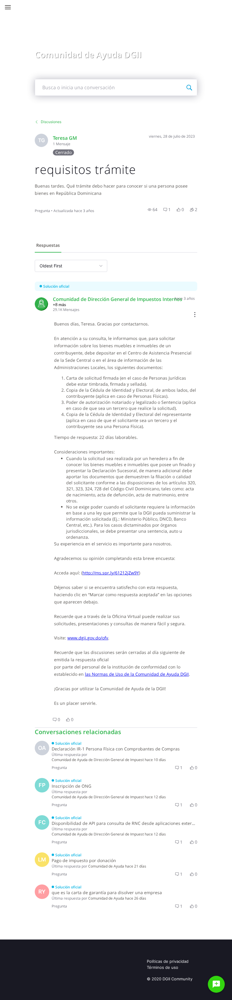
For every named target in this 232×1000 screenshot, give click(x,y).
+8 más (59, 304)
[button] (152, 210)
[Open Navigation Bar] (9, 7)
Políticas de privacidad (167, 961)
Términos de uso (162, 967)
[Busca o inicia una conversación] (189, 87)
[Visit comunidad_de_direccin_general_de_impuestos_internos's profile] (41, 304)
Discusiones (51, 121)
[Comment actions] (194, 315)
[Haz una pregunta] (216, 984)
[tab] (48, 246)
